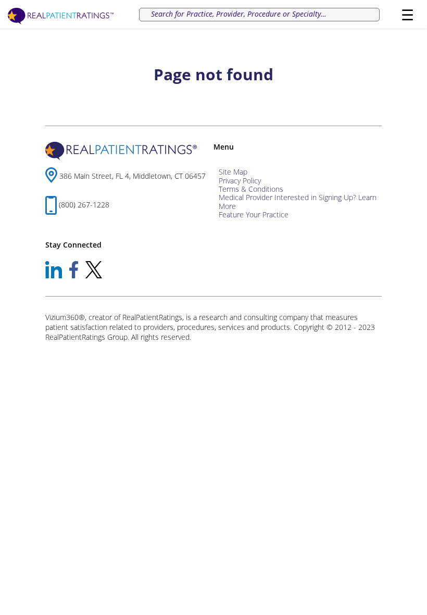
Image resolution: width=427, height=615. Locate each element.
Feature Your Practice (253, 214)
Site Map (233, 172)
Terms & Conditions (251, 189)
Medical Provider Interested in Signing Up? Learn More (297, 201)
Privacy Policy (240, 181)
